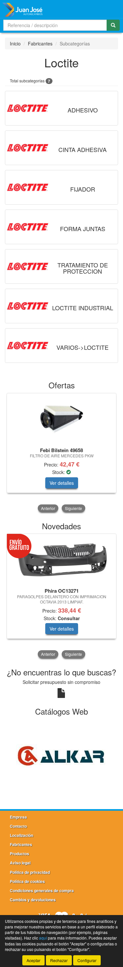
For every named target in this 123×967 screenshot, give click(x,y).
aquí (43, 938)
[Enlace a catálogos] (61, 755)
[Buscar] (113, 25)
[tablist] (61, 453)
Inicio (15, 43)
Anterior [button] (48, 508)
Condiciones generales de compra (42, 890)
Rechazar (59, 960)
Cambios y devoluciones (33, 900)
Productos (19, 854)
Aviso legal (20, 863)
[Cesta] (98, 9)
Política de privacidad (30, 872)
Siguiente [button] (73, 508)
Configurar (86, 960)
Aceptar (33, 960)
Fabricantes (40, 43)
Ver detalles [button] (62, 483)
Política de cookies (27, 881)
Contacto (18, 826)
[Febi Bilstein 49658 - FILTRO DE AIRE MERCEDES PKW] (61, 419)
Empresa (18, 817)
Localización (21, 835)
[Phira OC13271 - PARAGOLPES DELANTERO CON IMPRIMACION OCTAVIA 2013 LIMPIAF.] (61, 560)
